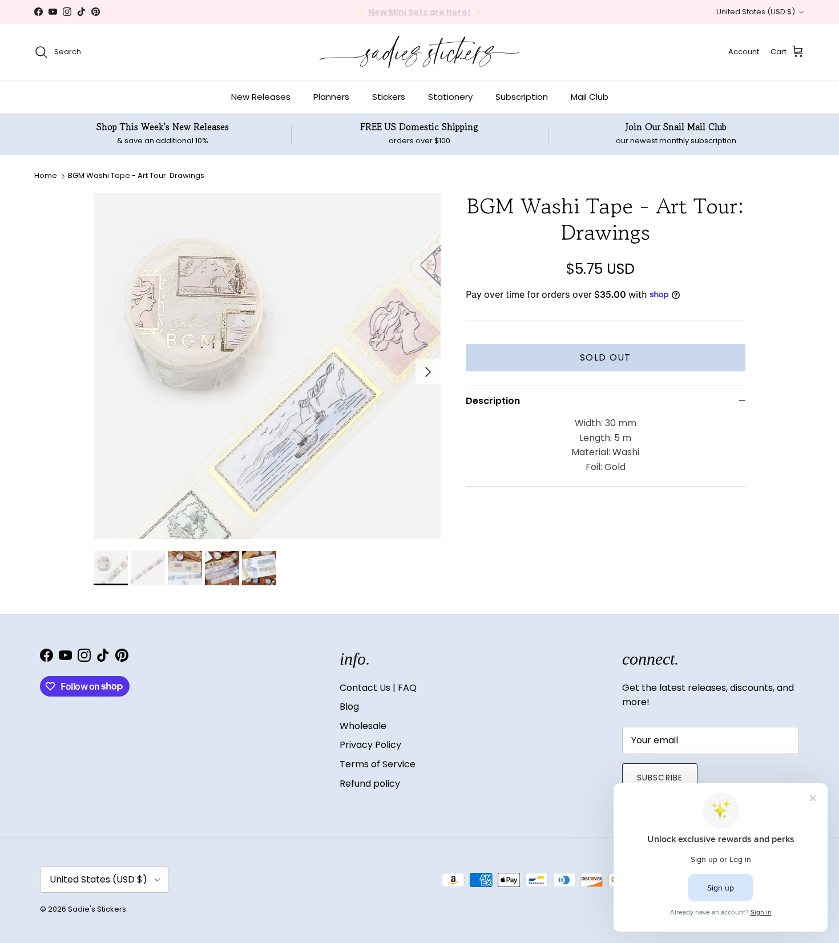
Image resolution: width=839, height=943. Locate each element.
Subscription (521, 97)
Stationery (450, 97)
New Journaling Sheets (456, 13)
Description (493, 400)
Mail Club (589, 97)
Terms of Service (378, 764)
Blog (349, 706)
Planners (331, 97)
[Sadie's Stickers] (419, 51)
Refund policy (370, 783)
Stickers (388, 97)
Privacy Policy (370, 744)
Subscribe (660, 777)
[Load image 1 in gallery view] (267, 366)
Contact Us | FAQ (378, 687)
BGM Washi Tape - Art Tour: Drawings (136, 175)
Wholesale (363, 725)
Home (45, 175)
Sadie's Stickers (97, 909)
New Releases (261, 97)
